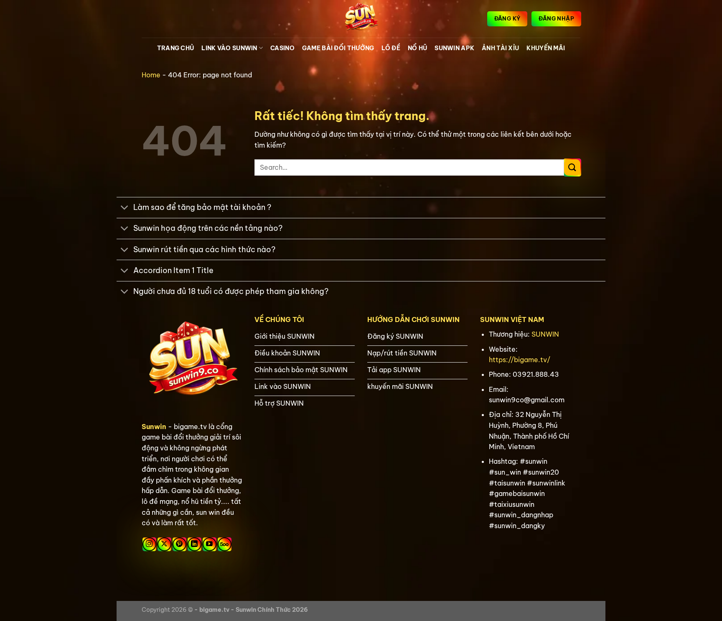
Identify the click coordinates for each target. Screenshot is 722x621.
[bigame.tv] (361, 19)
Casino (282, 48)
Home (151, 75)
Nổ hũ (417, 48)
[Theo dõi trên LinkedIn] (194, 544)
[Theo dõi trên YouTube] (209, 544)
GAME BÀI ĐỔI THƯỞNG (338, 48)
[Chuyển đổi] (125, 208)
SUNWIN (545, 334)
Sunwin (154, 426)
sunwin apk (454, 48)
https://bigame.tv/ (519, 359)
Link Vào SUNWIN (229, 48)
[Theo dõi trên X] (164, 544)
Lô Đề (390, 48)
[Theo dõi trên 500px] (224, 544)
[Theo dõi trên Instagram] (149, 544)
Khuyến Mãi (545, 48)
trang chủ (175, 48)
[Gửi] (572, 167)
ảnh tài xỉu (500, 48)
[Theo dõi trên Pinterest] (179, 544)
